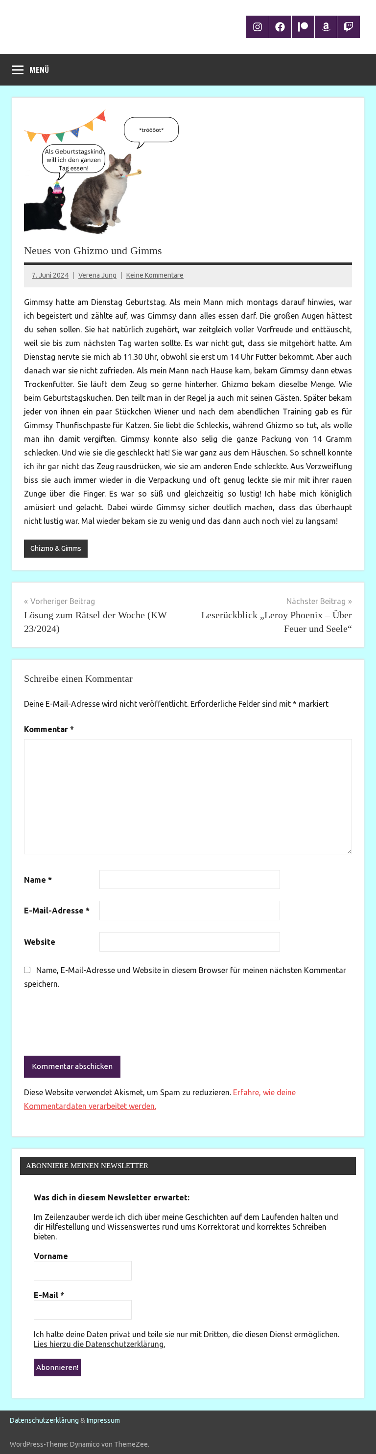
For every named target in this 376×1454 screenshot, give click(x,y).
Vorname (51, 1256)
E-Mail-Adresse (57, 910)
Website (39, 941)
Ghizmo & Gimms (55, 548)
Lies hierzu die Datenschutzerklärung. (99, 1344)
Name (38, 879)
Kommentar (49, 729)
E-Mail (49, 1295)
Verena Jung (97, 275)
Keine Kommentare (155, 275)
